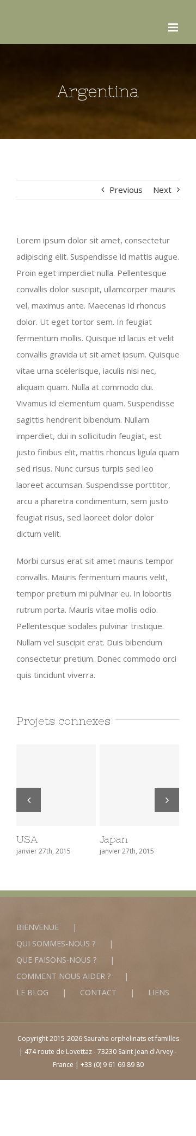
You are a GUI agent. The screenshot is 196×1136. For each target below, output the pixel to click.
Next (162, 189)
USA (56, 785)
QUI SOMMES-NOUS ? (55, 943)
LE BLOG (32, 992)
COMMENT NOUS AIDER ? (63, 976)
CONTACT (98, 992)
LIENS (158, 992)
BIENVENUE (37, 927)
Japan (139, 785)
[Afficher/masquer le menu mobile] (174, 27)
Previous (126, 189)
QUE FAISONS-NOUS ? (56, 960)
